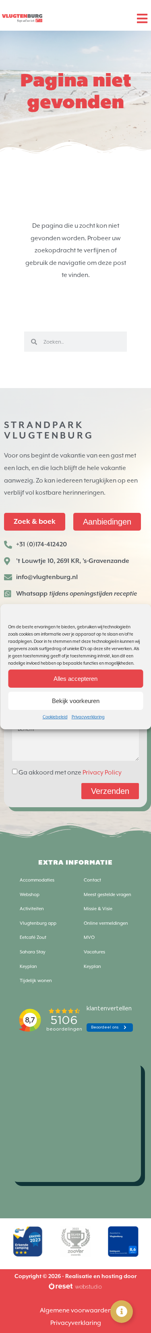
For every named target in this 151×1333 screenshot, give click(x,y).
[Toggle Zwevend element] (121, 1311)
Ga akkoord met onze (70, 772)
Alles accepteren (75, 678)
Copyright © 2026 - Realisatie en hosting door (75, 1276)
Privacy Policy (102, 772)
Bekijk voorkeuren (75, 700)
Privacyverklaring (88, 716)
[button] (142, 18)
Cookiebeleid (55, 716)
